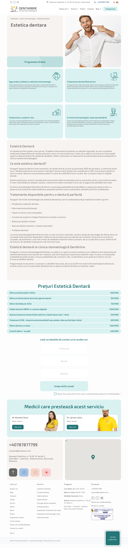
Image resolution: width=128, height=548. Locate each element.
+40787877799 (103, 2)
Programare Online (35, 61)
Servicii (73, 9)
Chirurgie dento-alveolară (46, 503)
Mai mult (18, 427)
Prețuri (82, 9)
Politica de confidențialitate (20, 525)
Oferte (12, 507)
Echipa (12, 499)
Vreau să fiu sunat (64, 386)
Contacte (90, 9)
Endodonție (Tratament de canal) (49, 510)
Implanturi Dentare (44, 489)
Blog (97, 9)
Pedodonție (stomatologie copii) (48, 514)
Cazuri (12, 533)
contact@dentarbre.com (20, 451)
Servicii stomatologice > (28, 19)
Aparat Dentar (42, 499)
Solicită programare (112, 538)
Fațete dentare (42, 496)
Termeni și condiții (16, 528)
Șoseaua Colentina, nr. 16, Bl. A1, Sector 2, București (69, 2)
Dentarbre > (15, 19)
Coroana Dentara (43, 492)
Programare (110, 9)
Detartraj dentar (43, 517)
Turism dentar (15, 521)
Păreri (12, 510)
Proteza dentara (43, 507)
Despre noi (63, 9)
